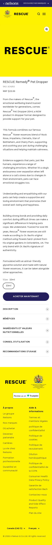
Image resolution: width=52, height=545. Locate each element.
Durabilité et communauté (10, 469)
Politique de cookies (35, 438)
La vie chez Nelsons (9, 450)
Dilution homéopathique (38, 456)
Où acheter (9, 428)
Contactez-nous (38, 495)
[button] (36, 3)
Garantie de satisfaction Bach (38, 488)
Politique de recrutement (36, 447)
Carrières (7, 443)
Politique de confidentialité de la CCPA (38, 467)
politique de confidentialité (37, 429)
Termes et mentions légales (38, 419)
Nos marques (10, 423)
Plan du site (35, 513)
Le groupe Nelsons (8, 416)
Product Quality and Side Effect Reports (37, 504)
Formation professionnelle (11, 460)
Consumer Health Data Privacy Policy (39, 478)
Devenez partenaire (8, 436)
